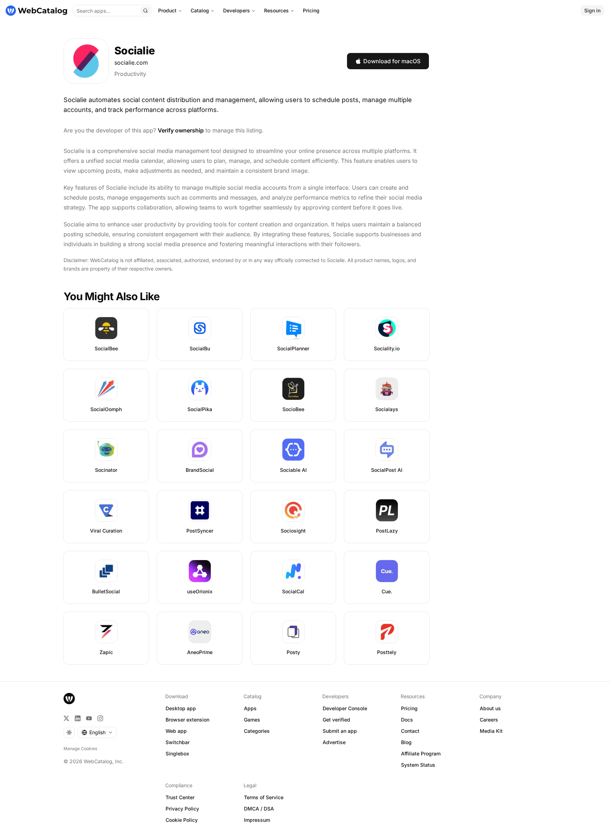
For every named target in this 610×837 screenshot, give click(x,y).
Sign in (592, 10)
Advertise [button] (334, 742)
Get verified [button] (336, 720)
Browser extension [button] (187, 720)
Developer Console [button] (345, 708)
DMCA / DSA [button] (259, 809)
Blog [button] (406, 742)
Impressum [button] (257, 820)
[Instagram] (100, 718)
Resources (276, 10)
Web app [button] (176, 731)
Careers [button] (489, 720)
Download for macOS (391, 61)
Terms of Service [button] (263, 797)
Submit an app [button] (340, 731)
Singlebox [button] (177, 753)
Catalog (200, 10)
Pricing (311, 10)
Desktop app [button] (181, 708)
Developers (236, 10)
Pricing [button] (409, 708)
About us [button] (490, 708)
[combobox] (97, 732)
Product (167, 10)
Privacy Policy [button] (182, 809)
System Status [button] (418, 765)
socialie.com (131, 62)
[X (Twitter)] (66, 718)
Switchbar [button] (178, 742)
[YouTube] (89, 718)
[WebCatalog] (69, 698)
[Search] (145, 10)
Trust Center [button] (180, 797)
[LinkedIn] (77, 718)
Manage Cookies (80, 748)
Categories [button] (257, 731)
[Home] (36, 10)
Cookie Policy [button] (182, 820)
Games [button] (252, 720)
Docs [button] (407, 720)
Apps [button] (250, 708)
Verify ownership (181, 130)
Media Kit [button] (491, 731)
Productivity (130, 73)
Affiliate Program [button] (421, 753)
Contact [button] (410, 731)
